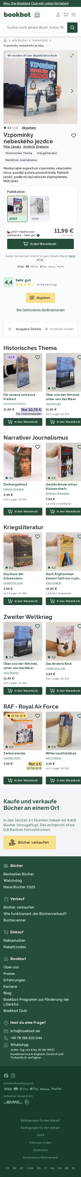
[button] (40, 87)
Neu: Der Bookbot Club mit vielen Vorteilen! (36, 3)
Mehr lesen (10, 180)
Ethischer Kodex (40, 1142)
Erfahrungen (14, 980)
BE (67, 1168)
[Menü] (74, 15)
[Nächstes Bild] (72, 91)
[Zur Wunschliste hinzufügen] (74, 135)
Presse (9, 974)
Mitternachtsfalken (61, 753)
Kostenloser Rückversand (40, 1157)
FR (59, 1168)
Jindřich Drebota (36, 146)
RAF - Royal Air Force (31, 706)
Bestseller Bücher (18, 874)
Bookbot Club (15, 1011)
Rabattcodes (14, 947)
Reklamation (14, 940)
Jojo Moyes (11, 672)
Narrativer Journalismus (35, 437)
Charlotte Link (13, 583)
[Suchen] (72, 27)
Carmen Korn (12, 758)
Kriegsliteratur (23, 527)
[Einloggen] (58, 15)
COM (30, 1168)
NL (53, 1168)
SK (14, 1168)
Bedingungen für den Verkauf (40, 1127)
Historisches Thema (30, 348)
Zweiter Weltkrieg (27, 617)
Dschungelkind (15, 484)
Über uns (11, 967)
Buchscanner (14, 920)
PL (74, 1168)
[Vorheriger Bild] (9, 91)
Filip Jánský (12, 146)
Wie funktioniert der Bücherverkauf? (35, 914)
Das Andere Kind (59, 663)
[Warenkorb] (66, 15)
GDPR (40, 1135)
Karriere (10, 987)
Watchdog (12, 881)
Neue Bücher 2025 (19, 887)
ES (39, 1168)
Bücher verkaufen (18, 907)
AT (22, 1168)
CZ (7, 1168)
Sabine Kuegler (13, 489)
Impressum (40, 1150)
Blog (7, 993)
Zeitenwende (14, 753)
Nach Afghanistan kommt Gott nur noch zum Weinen (62, 578)
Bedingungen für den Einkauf (40, 1120)
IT (45, 1168)
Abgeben (29, 128)
